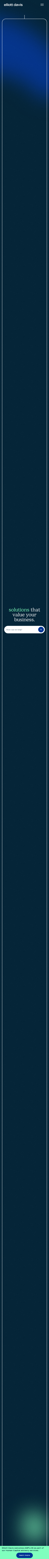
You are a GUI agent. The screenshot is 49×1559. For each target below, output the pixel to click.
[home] (13, 4)
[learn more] (24, 1555)
